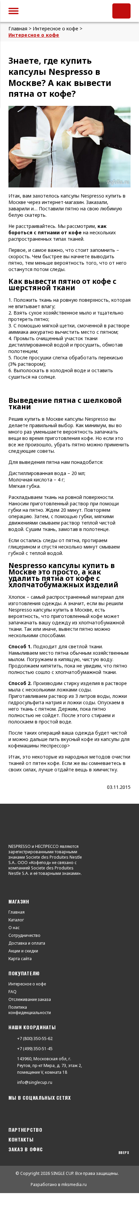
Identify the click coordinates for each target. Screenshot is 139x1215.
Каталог (16, 920)
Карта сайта (20, 958)
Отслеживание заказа (29, 999)
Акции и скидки (23, 951)
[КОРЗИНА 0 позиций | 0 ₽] (121, 11)
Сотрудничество (24, 935)
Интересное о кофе (27, 984)
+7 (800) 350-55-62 (35, 1038)
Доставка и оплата (26, 943)
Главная (16, 912)
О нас (14, 927)
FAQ (12, 992)
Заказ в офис (25, 1149)
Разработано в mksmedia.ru (59, 1184)
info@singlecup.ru (29, 1082)
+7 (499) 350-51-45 (35, 1048)
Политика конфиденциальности (25, 1010)
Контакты (21, 1139)
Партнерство (25, 1129)
